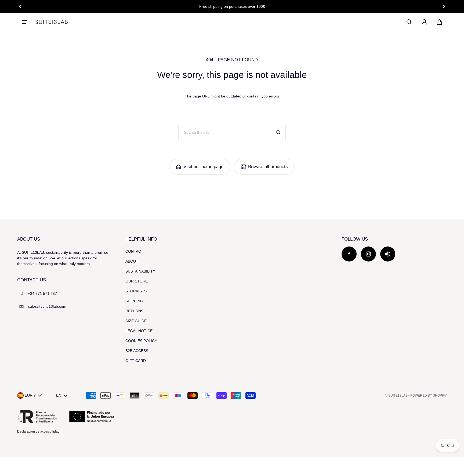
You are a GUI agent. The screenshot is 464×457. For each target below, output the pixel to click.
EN (58, 395)
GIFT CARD (135, 360)
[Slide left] (20, 6)
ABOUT (131, 261)
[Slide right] (443, 6)
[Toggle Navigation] (24, 22)
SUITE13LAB (398, 395)
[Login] (424, 22)
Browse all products (268, 166)
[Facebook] (349, 254)
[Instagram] (368, 254)
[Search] (278, 132)
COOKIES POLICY (141, 341)
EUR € (30, 395)
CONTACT (134, 251)
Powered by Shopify (428, 395)
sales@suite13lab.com (47, 306)
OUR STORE (136, 281)
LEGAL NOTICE (139, 331)
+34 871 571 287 (42, 293)
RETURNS (134, 311)
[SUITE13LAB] (51, 22)
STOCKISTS (136, 291)
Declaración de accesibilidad (38, 431)
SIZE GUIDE (136, 321)
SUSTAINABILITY (140, 271)
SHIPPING (134, 301)
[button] (409, 22)
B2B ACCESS (136, 351)
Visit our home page (203, 166)
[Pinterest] (387, 254)
